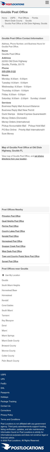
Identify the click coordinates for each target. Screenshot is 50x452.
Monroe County (8, 350)
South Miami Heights (11, 285)
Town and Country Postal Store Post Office (20, 256)
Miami (4, 330)
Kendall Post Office (10, 236)
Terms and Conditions (10, 419)
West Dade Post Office (12, 251)
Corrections (6, 410)
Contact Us (5, 405)
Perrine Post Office (10, 226)
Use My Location (12, 275)
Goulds (5, 280)
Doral (4, 325)
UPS (3, 379)
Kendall (5, 300)
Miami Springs (8, 335)
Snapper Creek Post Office (13, 246)
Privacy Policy (7, 414)
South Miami (7, 310)
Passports (5, 392)
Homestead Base (9, 290)
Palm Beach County (10, 360)
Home (4, 17)
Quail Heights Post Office (13, 221)
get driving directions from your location (23, 157)
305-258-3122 (9, 71)
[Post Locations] (12, 3)
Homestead (7, 295)
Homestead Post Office (12, 241)
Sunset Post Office (10, 261)
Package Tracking (8, 401)
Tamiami (5, 315)
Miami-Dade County (10, 340)
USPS (3, 374)
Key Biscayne (8, 320)
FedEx (3, 383)
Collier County (8, 355)
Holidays (4, 397)
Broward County (9, 345)
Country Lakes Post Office (13, 231)
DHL (3, 388)
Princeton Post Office (11, 216)
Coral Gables (7, 305)
